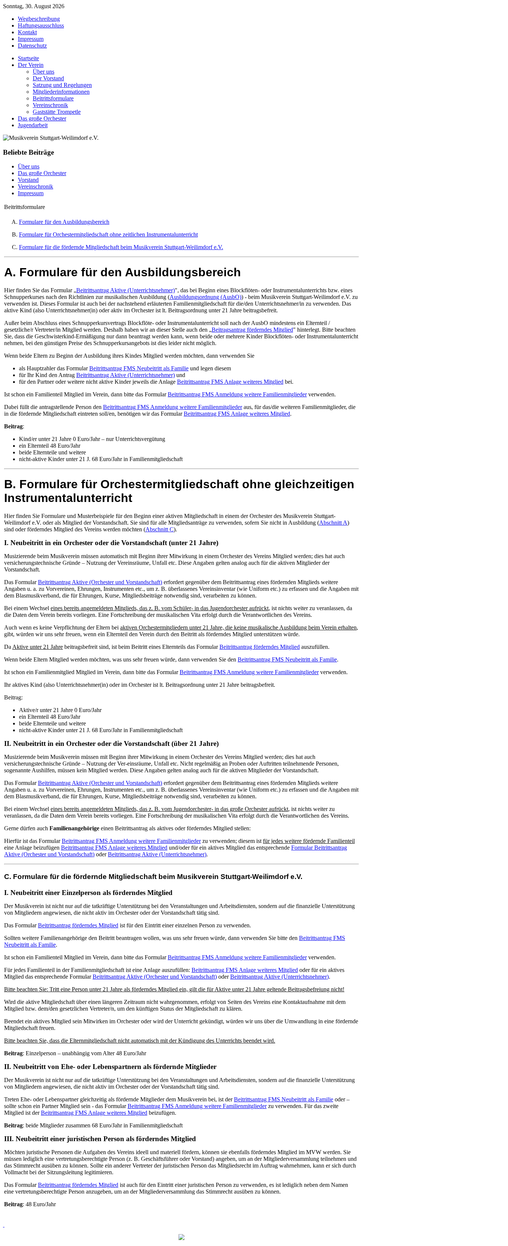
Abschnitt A (333, 522)
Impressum (31, 193)
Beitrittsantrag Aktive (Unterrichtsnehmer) (125, 290)
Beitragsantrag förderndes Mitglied (252, 329)
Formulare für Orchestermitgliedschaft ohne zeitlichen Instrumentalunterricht (108, 234)
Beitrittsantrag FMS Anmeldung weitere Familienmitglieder (237, 394)
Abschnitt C (159, 529)
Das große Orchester (42, 173)
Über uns (28, 166)
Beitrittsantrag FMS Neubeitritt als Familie (139, 368)
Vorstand (28, 180)
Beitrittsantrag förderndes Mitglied (259, 647)
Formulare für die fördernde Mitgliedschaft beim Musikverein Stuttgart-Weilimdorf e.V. (121, 247)
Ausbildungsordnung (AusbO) (205, 297)
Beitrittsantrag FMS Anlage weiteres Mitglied (230, 382)
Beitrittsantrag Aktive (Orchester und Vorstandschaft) (100, 582)
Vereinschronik (35, 186)
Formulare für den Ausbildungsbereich (64, 222)
